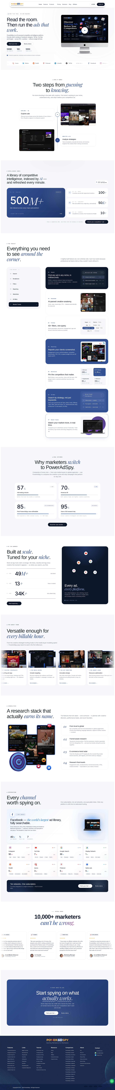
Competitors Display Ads (26, 1067)
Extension (64, 4)
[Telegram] (100, 1086)
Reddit (12, 63)
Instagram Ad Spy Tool (11, 1052)
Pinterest (22, 63)
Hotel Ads (23, 1063)
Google (103, 63)
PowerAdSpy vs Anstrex (70, 1052)
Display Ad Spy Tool (11, 1061)
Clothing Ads (24, 1059)
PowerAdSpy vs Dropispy (70, 1069)
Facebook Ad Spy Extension (85, 1063)
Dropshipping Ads (25, 1065)
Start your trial (14, 44)
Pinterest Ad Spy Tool (11, 1067)
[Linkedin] (95, 1086)
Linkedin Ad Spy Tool (11, 1069)
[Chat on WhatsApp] (112, 1081)
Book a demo (27, 44)
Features (45, 4)
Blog (70, 4)
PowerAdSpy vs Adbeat (70, 1076)
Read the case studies (57, 524)
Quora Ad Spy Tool (10, 1065)
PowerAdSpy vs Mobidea (70, 1078)
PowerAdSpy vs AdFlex (70, 1050)
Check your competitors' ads (96, 222)
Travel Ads (24, 1056)
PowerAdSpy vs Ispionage (70, 1061)
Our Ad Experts (83, 1054)
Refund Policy (82, 1061)
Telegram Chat (99, 1055)
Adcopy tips (38, 1065)
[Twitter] (86, 1086)
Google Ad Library (54, 1059)
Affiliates (75, 4)
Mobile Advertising (39, 1059)
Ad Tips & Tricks (39, 1061)
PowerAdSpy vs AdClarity (70, 1067)
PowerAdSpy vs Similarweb (70, 1065)
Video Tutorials (39, 1067)
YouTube (92, 63)
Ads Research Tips (39, 1050)
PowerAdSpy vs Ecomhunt (70, 1054)
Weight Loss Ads (25, 1050)
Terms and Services (83, 1059)
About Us (81, 1052)
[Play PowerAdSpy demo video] (84, 34)
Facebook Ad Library (54, 1056)
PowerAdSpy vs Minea (70, 1059)
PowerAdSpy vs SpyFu (70, 1056)
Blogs (52, 1052)
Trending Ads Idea (39, 1052)
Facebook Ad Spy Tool (11, 1050)
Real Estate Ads (25, 1052)
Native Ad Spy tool (10, 1059)
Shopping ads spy (39, 1056)
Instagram (80, 63)
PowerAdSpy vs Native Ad (70, 1074)
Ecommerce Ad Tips (40, 1054)
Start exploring (14, 603)
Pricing (59, 4)
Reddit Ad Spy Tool (10, 1063)
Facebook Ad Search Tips (41, 1069)
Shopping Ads (24, 1054)
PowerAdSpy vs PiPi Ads (70, 1080)
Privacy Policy (82, 1056)
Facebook (68, 63)
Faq (81, 1050)
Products (51, 4)
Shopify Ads (24, 1061)
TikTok (45, 63)
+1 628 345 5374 (99, 1050)
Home (40, 4)
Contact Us (82, 1065)
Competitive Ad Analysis (40, 1063)
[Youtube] (91, 1086)
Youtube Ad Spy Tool (11, 1056)
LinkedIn (34, 63)
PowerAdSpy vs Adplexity (70, 1063)
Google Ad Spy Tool (11, 1054)
